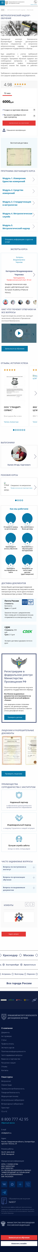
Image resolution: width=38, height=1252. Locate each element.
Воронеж (31, 974)
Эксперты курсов (7, 1047)
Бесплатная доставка (19, 143)
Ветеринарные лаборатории (12, 1104)
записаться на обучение (19, 123)
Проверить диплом (15, 717)
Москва (28, 955)
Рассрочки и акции (8, 1063)
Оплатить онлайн (19, 1243)
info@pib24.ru (6, 1133)
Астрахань (6, 974)
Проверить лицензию (13, 774)
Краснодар (10, 955)
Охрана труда (6, 1085)
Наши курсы (7, 1077)
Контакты (4, 1070)
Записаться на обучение (14, 349)
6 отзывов (17, 86)
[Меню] (2, 2)
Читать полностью (11, 422)
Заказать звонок (34, 4)
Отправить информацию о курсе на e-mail (19, 240)
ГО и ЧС (4, 1111)
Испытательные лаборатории (12, 1100)
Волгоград (19, 974)
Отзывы (4, 1066)
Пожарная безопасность (10, 1092)
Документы (5, 1032)
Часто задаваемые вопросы (11, 1055)
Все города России (19, 983)
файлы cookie (15, 1207)
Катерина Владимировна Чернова (19, 273)
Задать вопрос (14, 934)
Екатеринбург (12, 964)
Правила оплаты (7, 1044)
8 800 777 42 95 (35, 1)
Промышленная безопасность (12, 1089)
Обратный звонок (8, 1123)
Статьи (3, 1040)
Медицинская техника (9, 1096)
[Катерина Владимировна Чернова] (19, 262)
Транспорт (5, 1108)
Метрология (6, 1081)
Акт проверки (6, 1036)
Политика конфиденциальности (13, 1051)
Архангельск (30, 964)
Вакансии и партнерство (10, 1059)
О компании (7, 1028)
